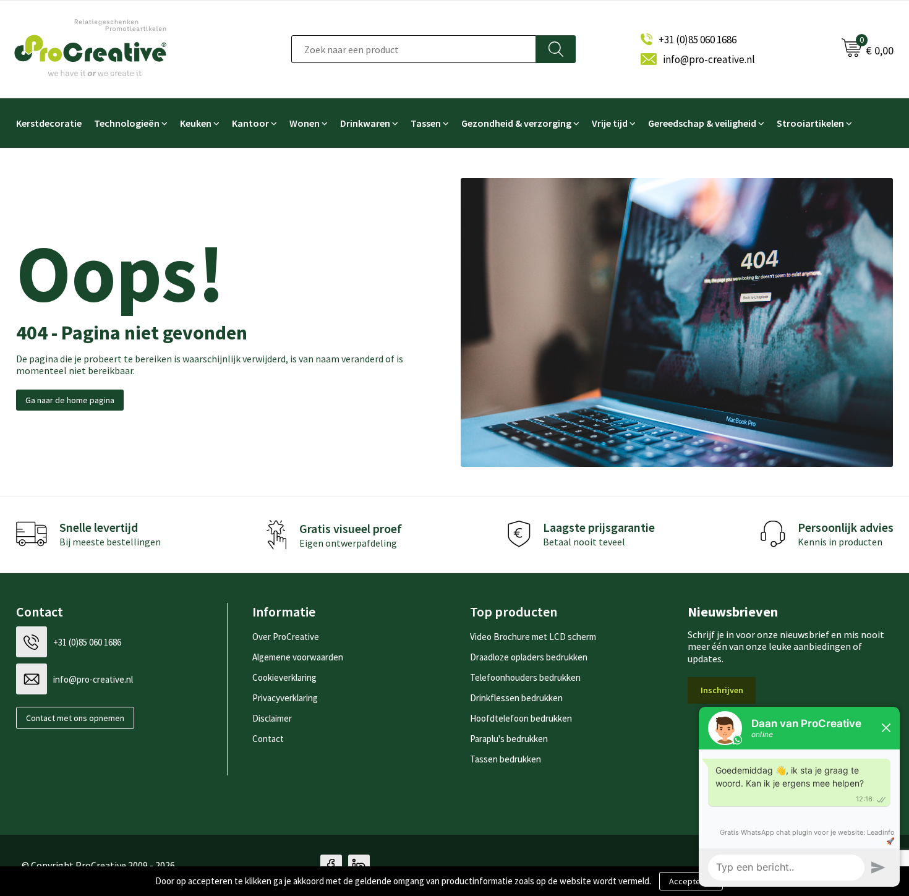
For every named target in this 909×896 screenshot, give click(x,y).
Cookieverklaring (284, 677)
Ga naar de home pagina (69, 400)
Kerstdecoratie (49, 123)
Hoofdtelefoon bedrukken (521, 718)
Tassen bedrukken (505, 759)
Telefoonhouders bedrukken (525, 677)
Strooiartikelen (810, 123)
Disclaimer (272, 718)
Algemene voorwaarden (297, 657)
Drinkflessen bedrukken (516, 698)
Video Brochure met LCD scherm (533, 636)
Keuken (195, 123)
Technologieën (127, 123)
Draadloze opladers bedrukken (528, 657)
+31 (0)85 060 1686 (697, 39)
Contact (268, 739)
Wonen (304, 123)
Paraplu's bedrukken (509, 739)
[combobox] (413, 49)
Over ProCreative (285, 636)
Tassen (426, 123)
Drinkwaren (365, 123)
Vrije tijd (610, 123)
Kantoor (250, 123)
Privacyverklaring (285, 698)
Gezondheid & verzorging (516, 123)
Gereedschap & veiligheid (702, 123)
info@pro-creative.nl (709, 59)
